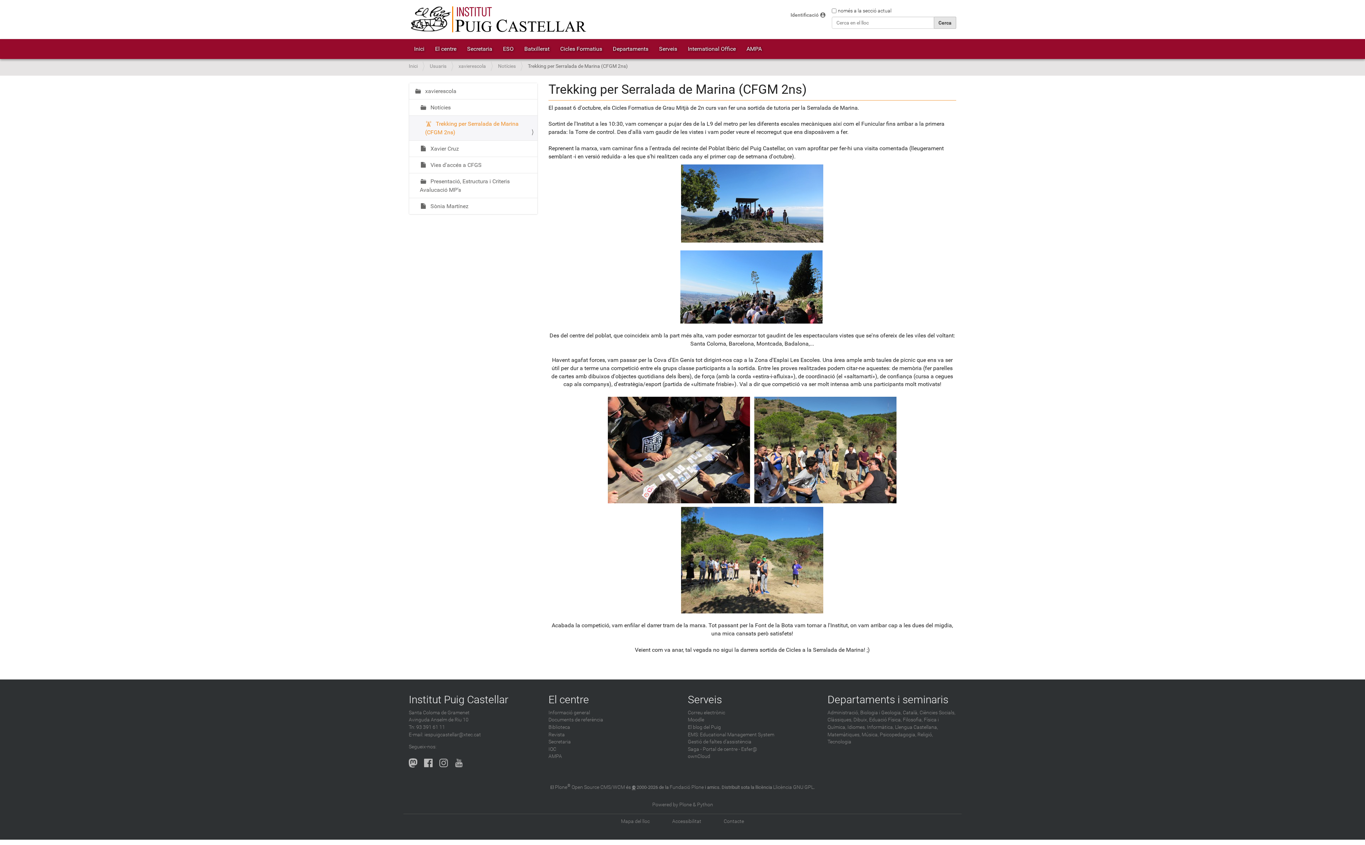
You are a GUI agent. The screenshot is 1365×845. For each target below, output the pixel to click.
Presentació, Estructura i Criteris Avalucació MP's (465, 185)
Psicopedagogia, (898, 735)
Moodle (696, 720)
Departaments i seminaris (888, 699)
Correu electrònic (706, 713)
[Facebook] (428, 763)
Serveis (668, 48)
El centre (445, 48)
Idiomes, (856, 727)
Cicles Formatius (581, 48)
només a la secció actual (865, 10)
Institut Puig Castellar (458, 699)
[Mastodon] (413, 763)
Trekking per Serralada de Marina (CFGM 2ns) (472, 128)
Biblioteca (559, 727)
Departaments (630, 48)
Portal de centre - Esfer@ (730, 749)
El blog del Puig (704, 727)
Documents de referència (575, 720)
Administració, (843, 713)
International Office (712, 48)
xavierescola (472, 66)
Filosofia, (913, 720)
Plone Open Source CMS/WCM (590, 787)
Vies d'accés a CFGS (455, 165)
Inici (419, 48)
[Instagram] (443, 763)
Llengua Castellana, (916, 727)
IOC (552, 749)
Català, (911, 713)
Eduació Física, (885, 720)
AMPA (754, 48)
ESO (508, 48)
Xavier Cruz (444, 148)
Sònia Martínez (449, 206)
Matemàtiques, (844, 735)
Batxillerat (537, 48)
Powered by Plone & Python (682, 805)
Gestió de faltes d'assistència (719, 742)
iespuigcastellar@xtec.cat (452, 735)
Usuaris (438, 66)
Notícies (507, 66)
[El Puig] (498, 19)
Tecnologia (839, 742)
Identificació (805, 15)
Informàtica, (880, 727)
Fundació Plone (687, 787)
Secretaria (479, 48)
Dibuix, (860, 720)
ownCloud (699, 756)
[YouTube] (459, 763)
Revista (556, 735)
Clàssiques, (840, 720)
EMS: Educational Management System (731, 735)
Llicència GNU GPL (793, 787)
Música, (870, 735)
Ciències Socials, (938, 713)
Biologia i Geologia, (881, 713)
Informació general (569, 713)
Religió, (925, 735)
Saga (693, 749)
